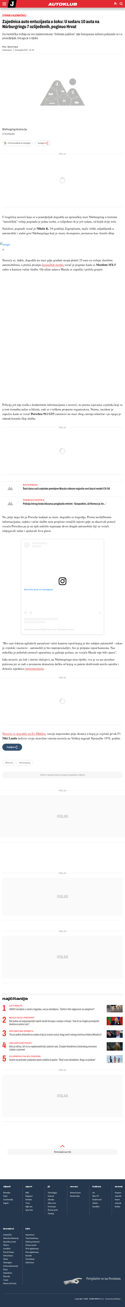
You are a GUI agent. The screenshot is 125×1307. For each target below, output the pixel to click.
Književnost (97, 1199)
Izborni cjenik (30, 1245)
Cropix (5, 1280)
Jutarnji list (7, 1235)
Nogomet (29, 1196)
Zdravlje (51, 1199)
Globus (6, 1245)
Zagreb (6, 1203)
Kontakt (28, 1255)
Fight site (28, 1206)
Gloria (5, 1259)
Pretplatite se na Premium (103, 1279)
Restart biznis (75, 1192)
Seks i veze (52, 1203)
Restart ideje (75, 1196)
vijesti (7, 1187)
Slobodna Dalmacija (11, 1238)
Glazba (95, 1203)
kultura (96, 1187)
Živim (5, 1269)
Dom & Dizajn (8, 1252)
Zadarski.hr (7, 1273)
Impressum (29, 1235)
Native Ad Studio (9, 1283)
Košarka (28, 1199)
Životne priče (53, 1210)
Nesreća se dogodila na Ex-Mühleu (24, 734)
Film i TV (95, 1196)
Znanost (51, 1196)
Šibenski (6, 1276)
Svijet (5, 1196)
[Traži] (121, 4)
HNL (27, 1192)
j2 (49, 1187)
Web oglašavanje (32, 1248)
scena (119, 1187)
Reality (117, 1206)
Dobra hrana (8, 1255)
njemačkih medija (53, 265)
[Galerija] (62, 91)
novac (74, 1187)
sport (28, 1187)
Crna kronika (8, 1199)
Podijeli (41, 143)
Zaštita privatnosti (32, 1242)
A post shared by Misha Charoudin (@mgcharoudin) (49, 629)
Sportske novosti (9, 1242)
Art (93, 1192)
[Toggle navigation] (4, 4)
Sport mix (29, 1210)
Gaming (51, 1213)
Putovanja (52, 1206)
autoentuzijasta (34, 668)
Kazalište (96, 1206)
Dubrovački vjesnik (10, 1266)
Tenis (27, 1203)
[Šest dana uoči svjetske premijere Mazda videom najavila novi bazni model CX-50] (10, 489)
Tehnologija (52, 1192)
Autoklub (7, 1248)
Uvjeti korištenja (31, 1238)
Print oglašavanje (32, 1252)
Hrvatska (6, 1192)
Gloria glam (7, 1262)
